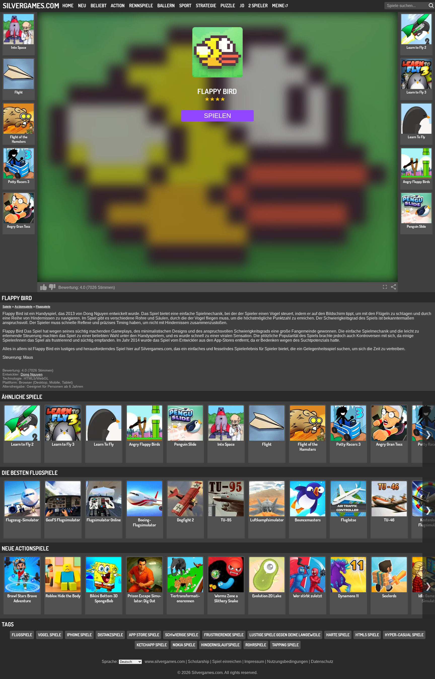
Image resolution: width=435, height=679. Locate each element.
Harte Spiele (337, 634)
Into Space (226, 444)
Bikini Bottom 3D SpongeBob (104, 598)
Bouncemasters (308, 519)
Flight (267, 444)
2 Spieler (258, 5)
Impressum (254, 661)
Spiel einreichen (226, 661)
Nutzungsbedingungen (287, 661)
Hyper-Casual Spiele (404, 634)
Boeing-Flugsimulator (144, 522)
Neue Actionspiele (25, 548)
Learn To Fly (104, 444)
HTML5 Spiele (367, 634)
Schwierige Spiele (181, 634)
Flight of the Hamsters (308, 447)
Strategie (206, 5)
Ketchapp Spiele (152, 644)
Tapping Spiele (285, 644)
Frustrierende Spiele (223, 634)
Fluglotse (348, 519)
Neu (82, 5)
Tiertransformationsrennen (185, 598)
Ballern (166, 5)
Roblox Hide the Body (63, 595)
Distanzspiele (110, 634)
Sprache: (110, 661)
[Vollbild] (385, 287)
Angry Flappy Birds (144, 444)
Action (118, 5)
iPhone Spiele (79, 634)
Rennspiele (141, 5)
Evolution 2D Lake (266, 595)
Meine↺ (280, 5)
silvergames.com (31, 5)
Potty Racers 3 (348, 444)
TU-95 (226, 519)
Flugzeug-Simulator (22, 519)
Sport (185, 5)
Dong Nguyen (32, 374)
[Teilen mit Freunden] (393, 287)
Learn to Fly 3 (63, 444)
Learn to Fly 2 (22, 444)
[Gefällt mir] (43, 287)
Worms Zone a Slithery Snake (226, 598)
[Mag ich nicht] (52, 287)
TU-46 (389, 519)
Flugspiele (43, 306)
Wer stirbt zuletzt (307, 595)
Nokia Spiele (184, 644)
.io (242, 5)
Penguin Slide (185, 444)
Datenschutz (322, 661)
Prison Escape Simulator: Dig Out (144, 598)
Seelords (389, 595)
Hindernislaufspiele (220, 644)
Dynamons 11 (348, 595)
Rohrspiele (255, 644)
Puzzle (228, 5)
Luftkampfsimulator (267, 519)
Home (68, 5)
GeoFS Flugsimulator (63, 519)
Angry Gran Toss (389, 444)
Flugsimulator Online (104, 519)
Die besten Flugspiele (30, 472)
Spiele (7, 306)
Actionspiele (23, 306)
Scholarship (198, 661)
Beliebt (98, 5)
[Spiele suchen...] (432, 5)
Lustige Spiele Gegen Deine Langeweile (284, 634)
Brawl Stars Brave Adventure (22, 598)
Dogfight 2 (185, 519)
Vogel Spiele (49, 634)
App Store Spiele (144, 634)
